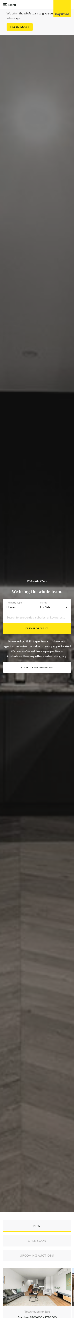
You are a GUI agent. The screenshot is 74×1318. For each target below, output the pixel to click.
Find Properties (37, 628)
